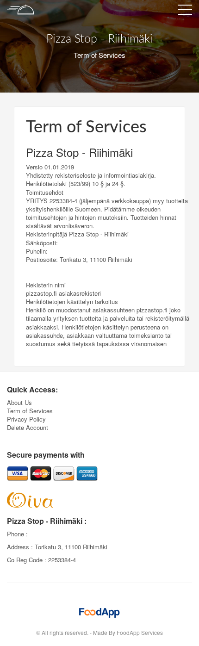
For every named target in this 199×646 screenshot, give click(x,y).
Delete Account (27, 427)
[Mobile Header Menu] (185, 12)
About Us (19, 402)
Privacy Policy (26, 419)
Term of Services (30, 410)
